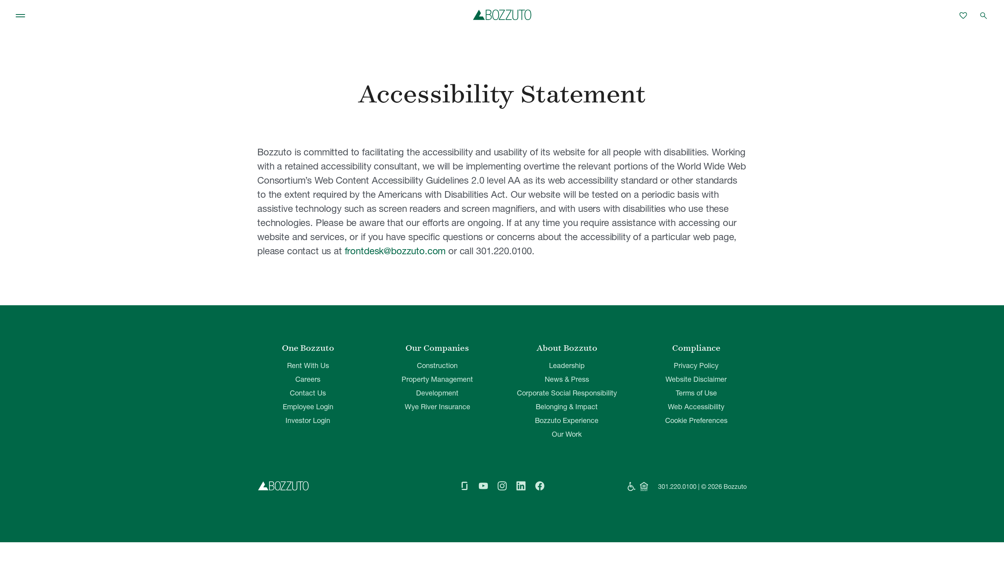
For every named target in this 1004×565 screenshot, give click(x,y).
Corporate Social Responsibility (567, 392)
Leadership (567, 365)
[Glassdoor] (464, 486)
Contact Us (308, 392)
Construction (437, 365)
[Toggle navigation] (20, 16)
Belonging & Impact (567, 406)
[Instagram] (502, 486)
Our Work (567, 434)
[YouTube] (483, 486)
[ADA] (631, 486)
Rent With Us (308, 365)
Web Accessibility (696, 406)
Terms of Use (696, 392)
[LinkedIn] (521, 486)
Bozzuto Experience (566, 420)
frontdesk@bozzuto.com (395, 251)
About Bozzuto (567, 348)
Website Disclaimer (696, 379)
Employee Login (308, 406)
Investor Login (308, 420)
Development (437, 392)
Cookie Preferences (696, 420)
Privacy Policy (696, 365)
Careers (307, 379)
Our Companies (437, 348)
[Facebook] (539, 486)
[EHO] (644, 486)
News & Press (567, 379)
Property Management (437, 379)
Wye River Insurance (437, 406)
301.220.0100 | (679, 486)
